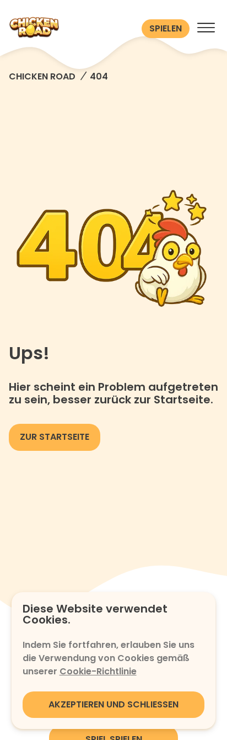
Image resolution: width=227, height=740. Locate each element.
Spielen (165, 28)
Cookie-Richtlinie (98, 671)
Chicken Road (42, 76)
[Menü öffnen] (206, 28)
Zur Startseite (54, 436)
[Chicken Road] (73, 29)
